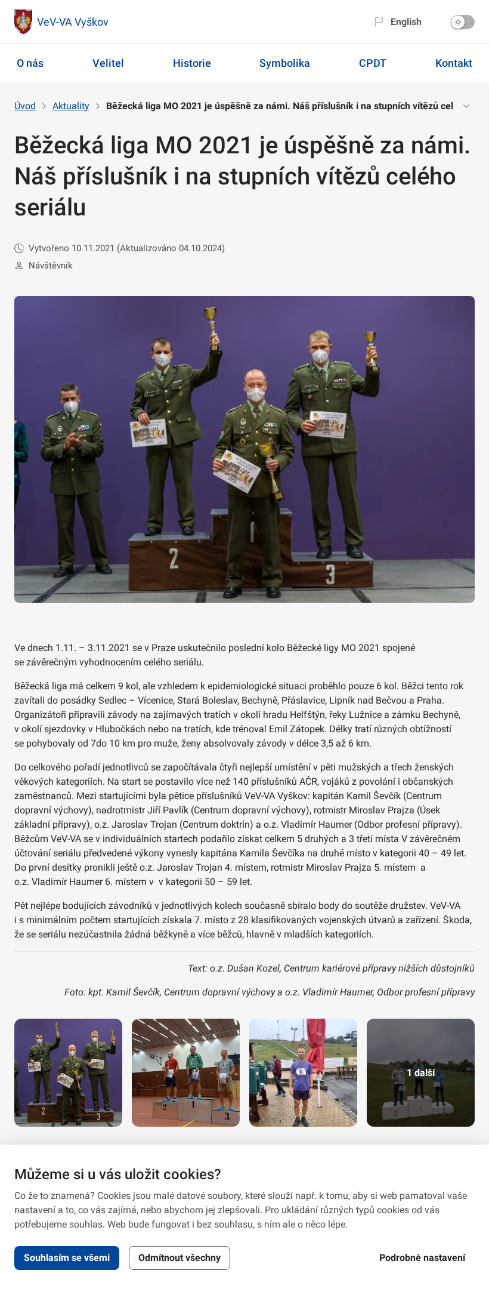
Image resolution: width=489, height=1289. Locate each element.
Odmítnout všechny (179, 1257)
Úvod (25, 106)
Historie (192, 63)
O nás (30, 63)
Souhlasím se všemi (67, 1257)
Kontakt (453, 63)
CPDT (372, 63)
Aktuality (70, 106)
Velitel (108, 63)
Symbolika (284, 63)
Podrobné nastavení (422, 1257)
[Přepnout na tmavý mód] (463, 22)
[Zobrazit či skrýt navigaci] (466, 106)
